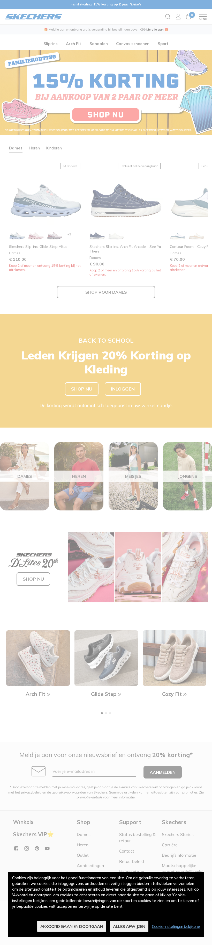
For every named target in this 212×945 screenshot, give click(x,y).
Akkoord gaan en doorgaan (71, 926)
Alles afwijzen (129, 926)
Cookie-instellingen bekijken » (176, 926)
